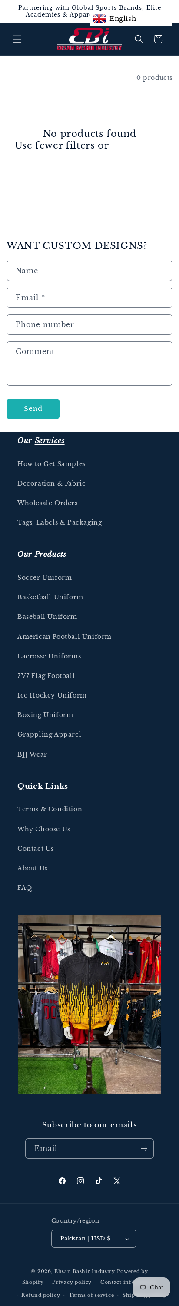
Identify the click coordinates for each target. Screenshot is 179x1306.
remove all (137, 145)
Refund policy (40, 1295)
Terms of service (91, 1295)
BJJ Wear (32, 754)
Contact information (128, 1282)
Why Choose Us (43, 829)
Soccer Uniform (44, 578)
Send (33, 408)
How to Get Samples (51, 464)
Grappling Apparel (49, 734)
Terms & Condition (49, 809)
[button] (17, 39)
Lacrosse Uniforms (49, 656)
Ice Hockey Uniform (52, 695)
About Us (32, 868)
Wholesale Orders (47, 503)
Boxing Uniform (45, 715)
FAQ (24, 888)
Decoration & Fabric (51, 483)
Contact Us (35, 849)
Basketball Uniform (50, 597)
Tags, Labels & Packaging (59, 522)
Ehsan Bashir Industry (84, 1271)
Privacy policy (72, 1282)
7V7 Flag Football (46, 676)
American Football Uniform (64, 637)
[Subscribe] (143, 1148)
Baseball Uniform (47, 617)
